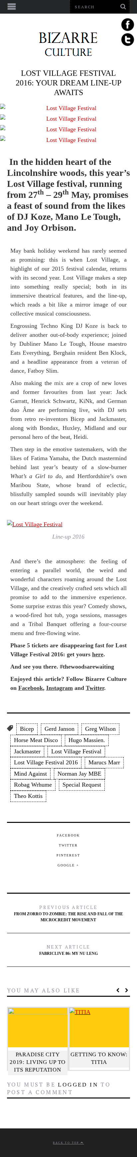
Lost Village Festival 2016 (46, 762)
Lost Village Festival (76, 751)
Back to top (66, 1142)
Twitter (95, 688)
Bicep (27, 728)
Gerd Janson (59, 728)
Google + (68, 865)
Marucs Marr (104, 762)
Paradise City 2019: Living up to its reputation (38, 1062)
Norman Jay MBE (79, 773)
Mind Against (30, 773)
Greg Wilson (100, 728)
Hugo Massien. (86, 740)
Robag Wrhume (33, 784)
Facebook (30, 688)
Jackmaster (27, 751)
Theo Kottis (28, 796)
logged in (78, 1085)
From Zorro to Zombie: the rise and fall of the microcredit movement (68, 913)
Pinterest (68, 855)
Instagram (59, 688)
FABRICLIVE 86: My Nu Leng (68, 950)
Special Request (82, 784)
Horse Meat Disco (36, 740)
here (97, 654)
